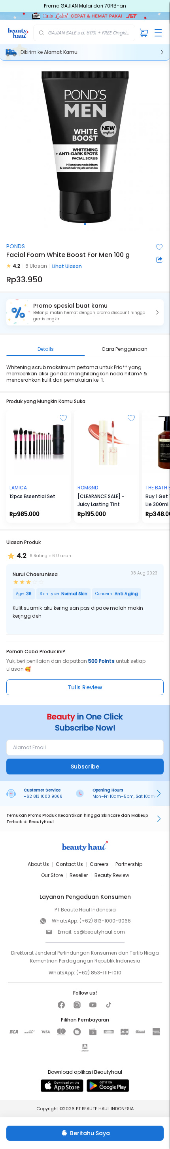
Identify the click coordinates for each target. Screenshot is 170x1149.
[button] (85, 312)
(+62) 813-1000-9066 (105, 920)
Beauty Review (111, 875)
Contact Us (69, 864)
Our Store (52, 875)
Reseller (79, 875)
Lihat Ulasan (67, 266)
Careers (99, 864)
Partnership (128, 864)
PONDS (15, 246)
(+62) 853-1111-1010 (98, 972)
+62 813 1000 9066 (43, 796)
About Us (38, 864)
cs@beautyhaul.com (99, 931)
